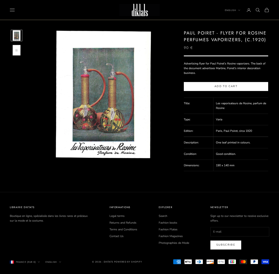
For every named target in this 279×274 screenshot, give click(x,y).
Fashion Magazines (171, 236)
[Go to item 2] (16, 50)
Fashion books (168, 223)
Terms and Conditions (123, 229)
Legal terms (117, 216)
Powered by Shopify (128, 261)
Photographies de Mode (174, 243)
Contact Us (116, 236)
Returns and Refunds (122, 223)
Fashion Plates (168, 229)
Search (163, 216)
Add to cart (226, 86)
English (230, 10)
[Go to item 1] (16, 35)
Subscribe (225, 245)
